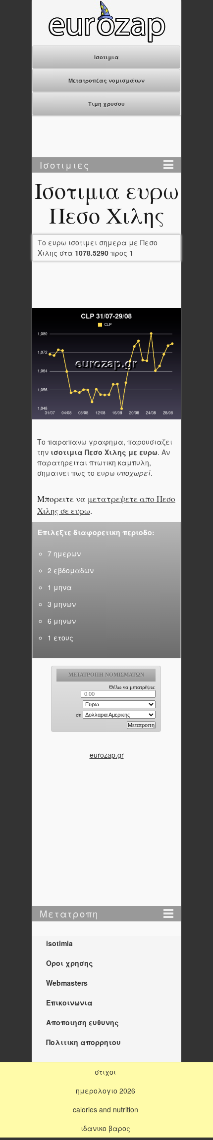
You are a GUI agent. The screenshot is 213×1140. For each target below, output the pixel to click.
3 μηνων (62, 604)
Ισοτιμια (106, 57)
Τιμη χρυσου (106, 103)
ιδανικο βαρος (105, 1128)
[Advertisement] (106, 137)
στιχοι (105, 1072)
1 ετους (60, 637)
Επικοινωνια (69, 1002)
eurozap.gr (107, 755)
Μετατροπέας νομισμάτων (106, 80)
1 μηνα (60, 587)
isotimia (59, 943)
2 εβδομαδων (71, 570)
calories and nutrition (105, 1109)
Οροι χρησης (69, 963)
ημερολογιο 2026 (105, 1090)
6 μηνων (62, 621)
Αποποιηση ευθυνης (82, 1022)
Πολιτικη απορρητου (83, 1042)
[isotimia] (106, 40)
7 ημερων (64, 553)
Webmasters (67, 983)
